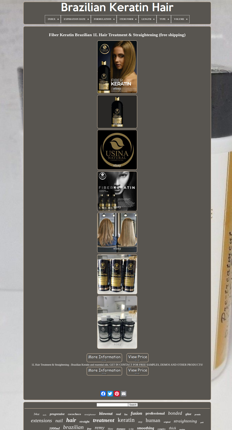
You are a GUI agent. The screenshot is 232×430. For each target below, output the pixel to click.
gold (201, 422)
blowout (106, 413)
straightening (185, 421)
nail (59, 420)
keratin (126, 420)
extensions (41, 420)
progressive (57, 414)
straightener (90, 414)
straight (84, 421)
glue (188, 414)
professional (155, 413)
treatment (103, 420)
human (153, 420)
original (167, 422)
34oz (36, 414)
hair (71, 420)
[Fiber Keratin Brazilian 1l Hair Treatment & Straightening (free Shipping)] (117, 67)
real (118, 414)
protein (198, 414)
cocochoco (74, 414)
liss (125, 414)
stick (44, 415)
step (140, 421)
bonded (175, 413)
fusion (136, 413)
